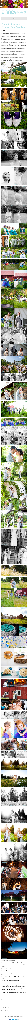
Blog (7, 985)
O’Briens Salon (17, 976)
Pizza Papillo (9, 968)
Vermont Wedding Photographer (17, 988)
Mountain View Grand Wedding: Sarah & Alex (11, 1003)
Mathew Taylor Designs (14, 980)
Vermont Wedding (5, 988)
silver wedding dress (10, 986)
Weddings (10, 985)
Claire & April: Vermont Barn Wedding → (18, 994)
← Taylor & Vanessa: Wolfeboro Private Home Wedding (13, 992)
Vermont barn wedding (20, 986)
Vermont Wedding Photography (8, 989)
